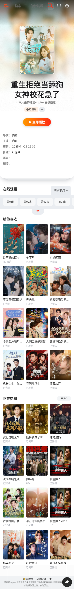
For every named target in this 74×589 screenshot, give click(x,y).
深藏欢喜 (55, 383)
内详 (15, 135)
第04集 (62, 201)
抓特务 (30, 479)
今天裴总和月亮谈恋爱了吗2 (13, 341)
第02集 (28, 201)
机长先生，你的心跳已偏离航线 (13, 383)
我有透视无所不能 (13, 437)
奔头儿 (30, 299)
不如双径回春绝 (12, 299)
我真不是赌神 (58, 563)
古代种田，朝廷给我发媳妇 (13, 521)
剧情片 (32, 109)
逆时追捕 (55, 437)
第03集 (45, 201)
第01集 (10, 201)
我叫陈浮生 (33, 383)
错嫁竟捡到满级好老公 (60, 341)
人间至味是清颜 (36, 341)
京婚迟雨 (55, 257)
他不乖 (30, 257)
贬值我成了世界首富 (37, 437)
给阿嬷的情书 (11, 257)
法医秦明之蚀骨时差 (13, 479)
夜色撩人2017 (58, 521)
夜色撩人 (55, 479)
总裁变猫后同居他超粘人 (60, 299)
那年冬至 (8, 563)
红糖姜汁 (31, 563)
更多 (63, 398)
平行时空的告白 (36, 521)
